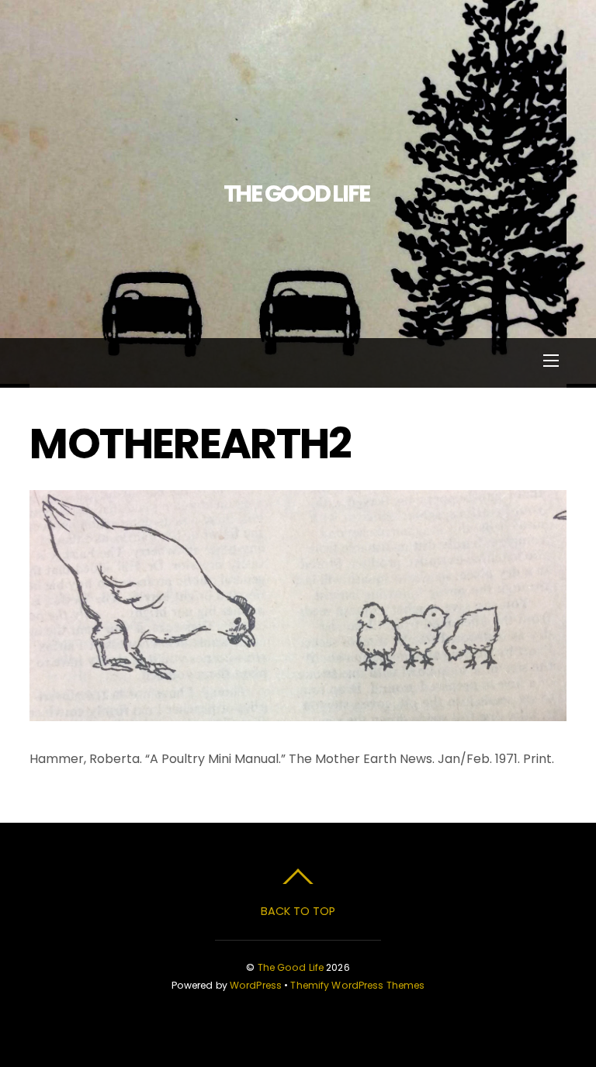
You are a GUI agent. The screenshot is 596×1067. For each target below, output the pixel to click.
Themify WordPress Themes (357, 985)
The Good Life (291, 967)
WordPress (256, 985)
